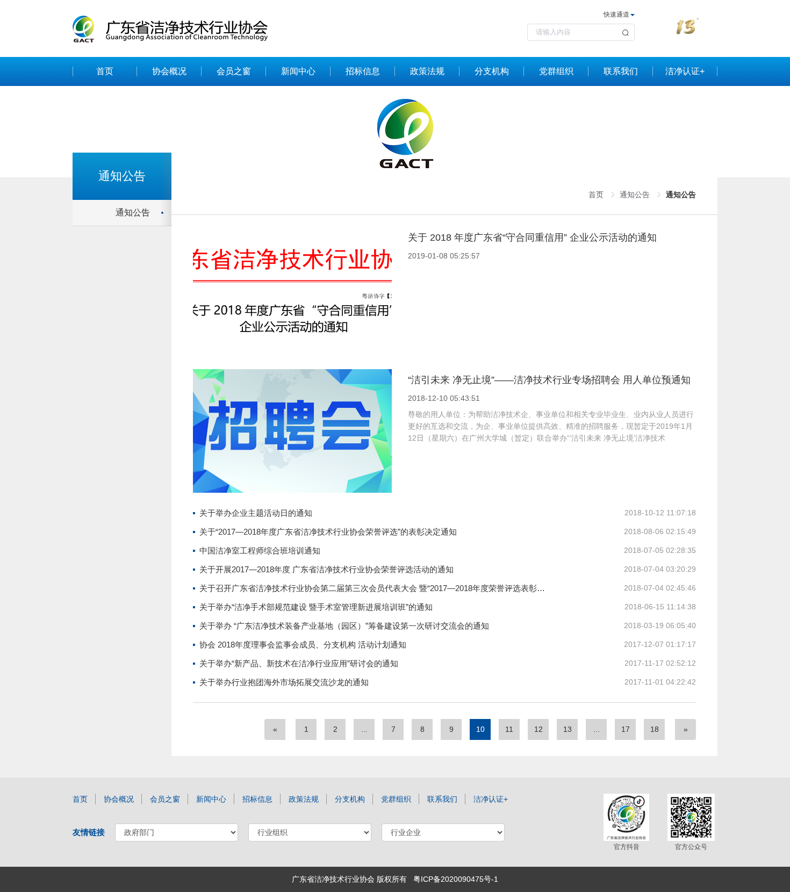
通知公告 (133, 212)
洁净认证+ (685, 71)
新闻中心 (298, 71)
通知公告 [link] (635, 194)
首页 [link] (596, 194)
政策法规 (427, 71)
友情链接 (89, 832)
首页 (104, 71)
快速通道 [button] (616, 14)
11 (509, 729)
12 (538, 729)
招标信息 (363, 71)
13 (567, 729)
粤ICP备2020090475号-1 (455, 879)
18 (654, 729)
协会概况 (169, 71)
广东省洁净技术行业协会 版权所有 (349, 879)
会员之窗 (234, 71)
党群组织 (556, 71)
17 (625, 729)
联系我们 (621, 71)
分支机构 (492, 71)
